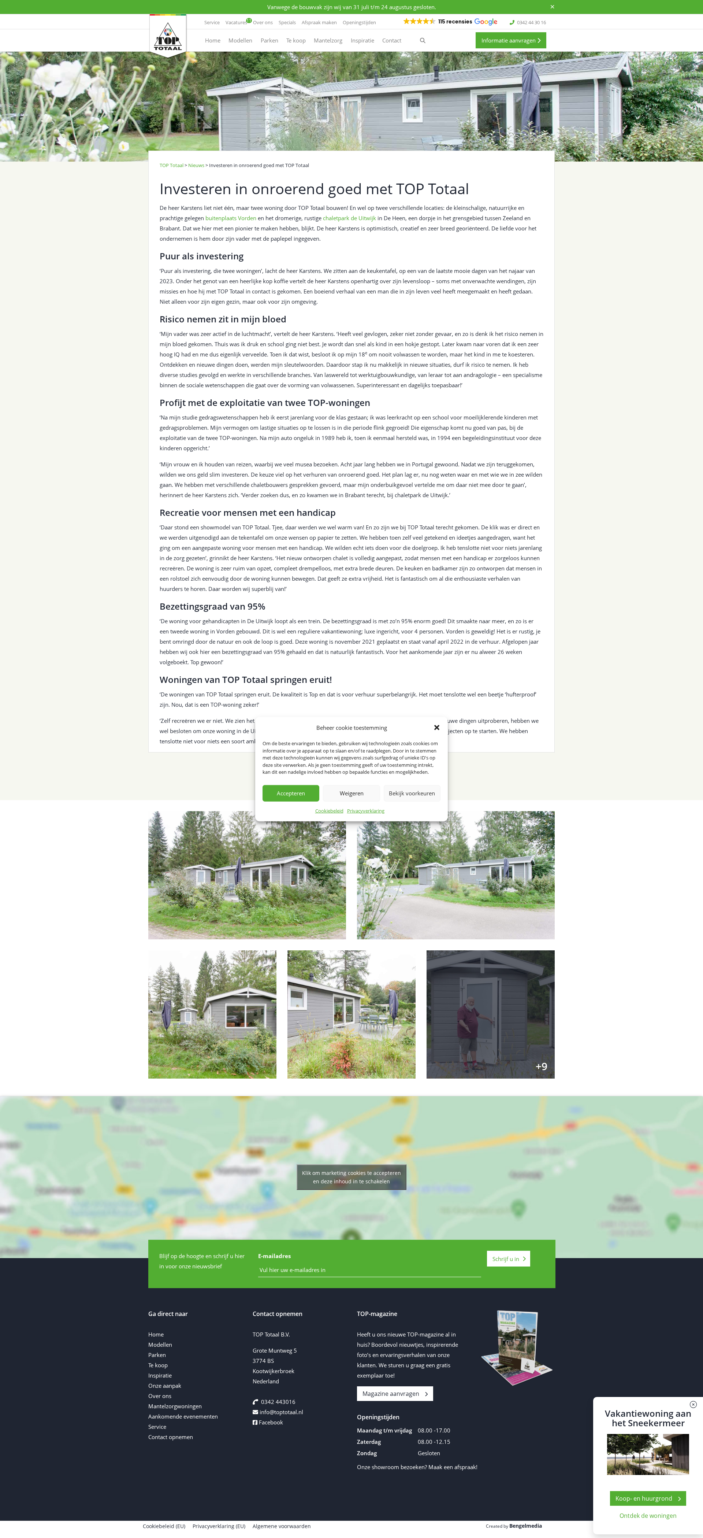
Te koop (158, 1365)
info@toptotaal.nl (281, 1412)
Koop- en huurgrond (643, 1498)
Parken (157, 1354)
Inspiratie (160, 1375)
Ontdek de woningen (648, 1516)
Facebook (270, 1422)
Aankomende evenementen (183, 1416)
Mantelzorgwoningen (175, 1406)
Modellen (160, 1344)
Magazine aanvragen (390, 1394)
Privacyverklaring (365, 810)
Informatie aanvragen (509, 40)
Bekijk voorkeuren (412, 793)
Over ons (159, 1396)
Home (156, 1334)
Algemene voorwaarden (282, 1526)
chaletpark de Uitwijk (349, 218)
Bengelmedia (525, 1525)
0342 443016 (278, 1401)
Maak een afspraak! (452, 1467)
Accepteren (291, 793)
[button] (436, 727)
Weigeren (352, 793)
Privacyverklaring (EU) (219, 1526)
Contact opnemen (170, 1437)
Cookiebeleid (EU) (164, 1526)
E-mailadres (274, 1256)
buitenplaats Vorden (230, 218)
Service (157, 1426)
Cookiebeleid (329, 810)
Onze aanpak (164, 1385)
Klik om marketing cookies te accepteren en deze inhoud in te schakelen (351, 1177)
